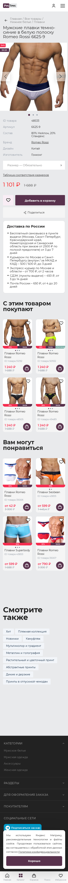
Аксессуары (12, 763)
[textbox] (34, 165)
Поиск (47, 880)
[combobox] (34, 165)
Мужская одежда (16, 757)
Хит (8, 631)
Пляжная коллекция (32, 631)
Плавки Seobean (48, 492)
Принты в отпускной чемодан (27, 681)
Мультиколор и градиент (23, 646)
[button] (5, 76)
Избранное (61, 880)
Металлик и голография (23, 653)
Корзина (34, 877)
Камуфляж (33, 638)
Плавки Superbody (17, 550)
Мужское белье (15, 750)
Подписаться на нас (25, 828)
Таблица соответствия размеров (26, 175)
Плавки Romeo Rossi (14, 355)
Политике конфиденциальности (39, 851)
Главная (7, 880)
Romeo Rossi (40, 142)
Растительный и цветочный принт (30, 660)
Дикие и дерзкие (18, 674)
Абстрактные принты (21, 667)
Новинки (12, 638)
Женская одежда (16, 770)
